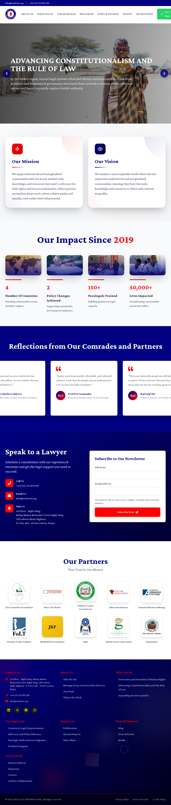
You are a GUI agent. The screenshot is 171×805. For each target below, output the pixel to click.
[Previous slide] (7, 73)
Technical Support (16, 746)
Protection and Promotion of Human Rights (140, 679)
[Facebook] (26, 710)
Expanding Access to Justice (132, 695)
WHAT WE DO (45, 14)
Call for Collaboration (18, 780)
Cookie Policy (159, 799)
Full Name (100, 467)
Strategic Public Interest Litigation (25, 740)
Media (120, 740)
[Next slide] (164, 73)
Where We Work (71, 697)
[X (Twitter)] (17, 710)
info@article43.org (14, 3)
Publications (69, 728)
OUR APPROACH (66, 14)
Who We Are (69, 679)
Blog (119, 728)
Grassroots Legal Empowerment (24, 728)
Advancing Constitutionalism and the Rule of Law (140, 687)
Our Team (67, 691)
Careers (11, 774)
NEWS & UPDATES (108, 14)
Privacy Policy (122, 799)
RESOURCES (87, 14)
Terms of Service (141, 799)
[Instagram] (34, 710)
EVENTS (127, 14)
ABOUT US (27, 14)
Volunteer (12, 768)
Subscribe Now (125, 512)
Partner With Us (15, 762)
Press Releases (125, 734)
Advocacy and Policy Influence (23, 734)
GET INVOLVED (144, 14)
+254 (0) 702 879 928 (39, 3)
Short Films (68, 740)
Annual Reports (71, 734)
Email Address (103, 483)
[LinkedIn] (8, 710)
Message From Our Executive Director (83, 685)
